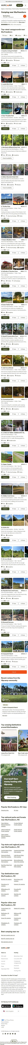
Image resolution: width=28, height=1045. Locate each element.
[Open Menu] (25, 5)
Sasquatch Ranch (13, 707)
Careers (3, 963)
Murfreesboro (23, 8)
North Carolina (15, 8)
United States (8, 8)
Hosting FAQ (17, 970)
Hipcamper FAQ (5, 969)
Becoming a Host (18, 956)
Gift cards (3, 956)
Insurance (16, 965)
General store (4, 958)
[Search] (24, 16)
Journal (3, 961)
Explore (3, 8)
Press (2, 966)
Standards (16, 968)
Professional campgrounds (17, 962)
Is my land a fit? (18, 958)
